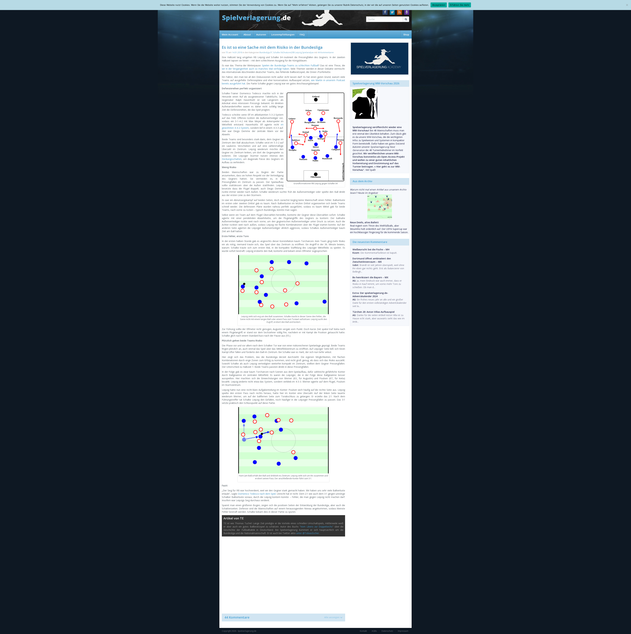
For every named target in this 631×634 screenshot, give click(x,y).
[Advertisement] (283, 573)
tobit (355, 265)
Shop (406, 34)
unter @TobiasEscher (307, 533)
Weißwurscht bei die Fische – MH (370, 249)
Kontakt (363, 631)
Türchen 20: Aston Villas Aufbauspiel (373, 311)
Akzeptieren (438, 5)
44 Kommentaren (326, 52)
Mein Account (230, 34)
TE (227, 52)
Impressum (403, 631)
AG (354, 280)
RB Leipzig (297, 52)
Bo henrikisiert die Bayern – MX (370, 277)
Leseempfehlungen (282, 34)
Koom (355, 252)
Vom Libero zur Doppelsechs (316, 526)
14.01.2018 (237, 52)
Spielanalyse (308, 52)
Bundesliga (264, 52)
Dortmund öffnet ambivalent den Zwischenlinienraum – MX (371, 260)
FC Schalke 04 (276, 52)
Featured (287, 52)
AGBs (374, 631)
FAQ (302, 34)
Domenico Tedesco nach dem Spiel (257, 493)
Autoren (261, 34)
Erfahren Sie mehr (459, 5)
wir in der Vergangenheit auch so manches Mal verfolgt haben (255, 68)
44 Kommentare (281, 617)
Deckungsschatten (232, 159)
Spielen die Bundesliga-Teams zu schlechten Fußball (290, 65)
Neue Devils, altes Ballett (364, 222)
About (247, 34)
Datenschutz (387, 631)
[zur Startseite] (256, 18)
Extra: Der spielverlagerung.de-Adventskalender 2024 (370, 294)
